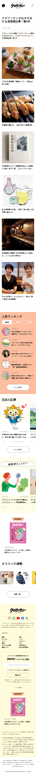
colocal (22, 762)
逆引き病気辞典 (23, 647)
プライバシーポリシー (24, 680)
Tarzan (16, 762)
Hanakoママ (28, 762)
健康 (3, 637)
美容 (20, 637)
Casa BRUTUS (23, 760)
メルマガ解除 (18, 687)
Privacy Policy (19, 766)
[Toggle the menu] (3, 5)
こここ (13, 764)
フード (4, 641)
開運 (3, 643)
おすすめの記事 (6, 645)
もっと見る (18, 387)
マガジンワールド (24, 764)
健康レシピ (5, 647)
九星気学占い (23, 645)
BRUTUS (9, 760)
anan (4, 760)
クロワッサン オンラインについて (11, 732)
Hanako (4, 762)
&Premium (10, 762)
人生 (20, 643)
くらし (21, 639)
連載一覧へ (18, 594)
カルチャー (22, 641)
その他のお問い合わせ (14, 734)
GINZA (30, 760)
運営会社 (23, 732)
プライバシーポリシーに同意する (19, 670)
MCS (17, 764)
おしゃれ (4, 639)
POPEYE (15, 760)
